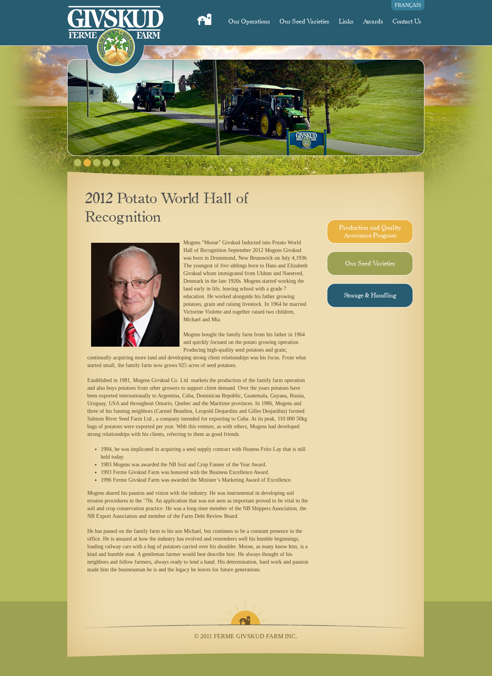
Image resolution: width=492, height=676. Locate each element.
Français (408, 5)
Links (346, 21)
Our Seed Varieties (304, 21)
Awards (373, 21)
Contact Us (406, 21)
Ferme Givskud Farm (115, 37)
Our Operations (249, 21)
